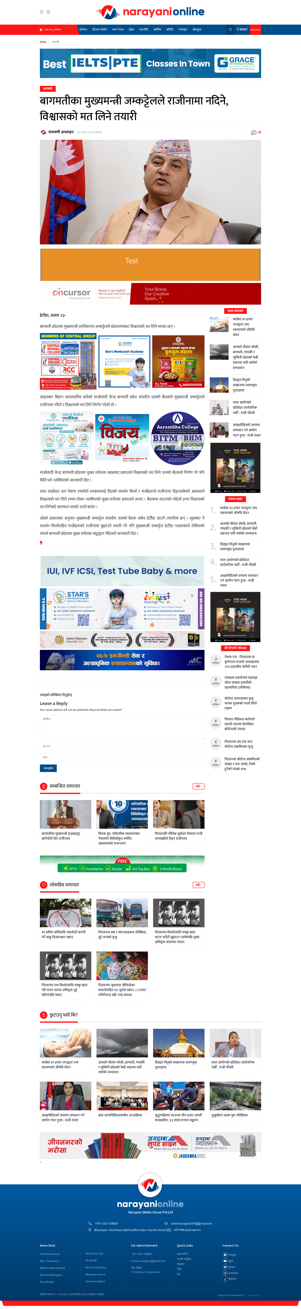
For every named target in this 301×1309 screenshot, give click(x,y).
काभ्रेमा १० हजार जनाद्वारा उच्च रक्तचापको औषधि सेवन (244, 327)
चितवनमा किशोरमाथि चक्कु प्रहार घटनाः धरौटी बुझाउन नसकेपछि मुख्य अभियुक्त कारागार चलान (177, 937)
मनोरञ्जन (182, 29)
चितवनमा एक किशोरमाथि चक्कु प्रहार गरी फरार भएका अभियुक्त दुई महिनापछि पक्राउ (64, 990)
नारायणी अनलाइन (61, 132)
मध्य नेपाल (118, 29)
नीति (179, 1269)
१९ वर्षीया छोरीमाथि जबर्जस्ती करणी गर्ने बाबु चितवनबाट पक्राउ (64, 934)
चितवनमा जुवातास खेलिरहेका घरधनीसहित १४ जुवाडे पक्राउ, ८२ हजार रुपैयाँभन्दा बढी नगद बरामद (122, 990)
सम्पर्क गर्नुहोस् (184, 1259)
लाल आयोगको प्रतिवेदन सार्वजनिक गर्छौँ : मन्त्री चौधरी (245, 408)
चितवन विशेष (99, 29)
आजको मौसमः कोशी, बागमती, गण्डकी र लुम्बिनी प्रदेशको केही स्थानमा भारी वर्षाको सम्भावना (246, 357)
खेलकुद (197, 29)
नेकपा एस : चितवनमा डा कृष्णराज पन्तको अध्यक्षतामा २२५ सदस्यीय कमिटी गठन (242, 662)
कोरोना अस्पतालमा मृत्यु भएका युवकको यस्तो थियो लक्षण (241, 703)
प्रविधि (170, 29)
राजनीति (143, 29)
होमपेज (83, 29)
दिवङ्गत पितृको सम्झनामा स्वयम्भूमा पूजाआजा (245, 385)
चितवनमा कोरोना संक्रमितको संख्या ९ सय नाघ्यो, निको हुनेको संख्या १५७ (242, 764)
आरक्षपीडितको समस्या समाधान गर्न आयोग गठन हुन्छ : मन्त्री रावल (247, 430)
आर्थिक (157, 29)
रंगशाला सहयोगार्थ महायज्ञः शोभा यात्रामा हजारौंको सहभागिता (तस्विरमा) (241, 683)
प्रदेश (131, 29)
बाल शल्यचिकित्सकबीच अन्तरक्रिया (120, 1115)
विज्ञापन (181, 1264)
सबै (198, 786)
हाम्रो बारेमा (182, 1254)
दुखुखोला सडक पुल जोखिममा (229, 1115)
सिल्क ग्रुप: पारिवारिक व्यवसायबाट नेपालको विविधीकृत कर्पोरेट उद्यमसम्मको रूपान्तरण (119, 838)
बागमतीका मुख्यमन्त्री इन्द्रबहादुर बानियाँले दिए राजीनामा (61, 836)
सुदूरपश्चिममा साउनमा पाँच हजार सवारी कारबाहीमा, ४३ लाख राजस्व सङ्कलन (178, 1117)
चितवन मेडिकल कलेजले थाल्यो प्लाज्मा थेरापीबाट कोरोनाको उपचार (240, 724)
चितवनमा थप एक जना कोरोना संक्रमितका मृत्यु (239, 744)
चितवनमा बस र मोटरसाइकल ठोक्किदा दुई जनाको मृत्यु (122, 934)
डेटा (178, 1274)
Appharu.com (254, 1295)
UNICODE (255, 30)
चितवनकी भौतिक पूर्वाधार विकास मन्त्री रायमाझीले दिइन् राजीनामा (178, 836)
